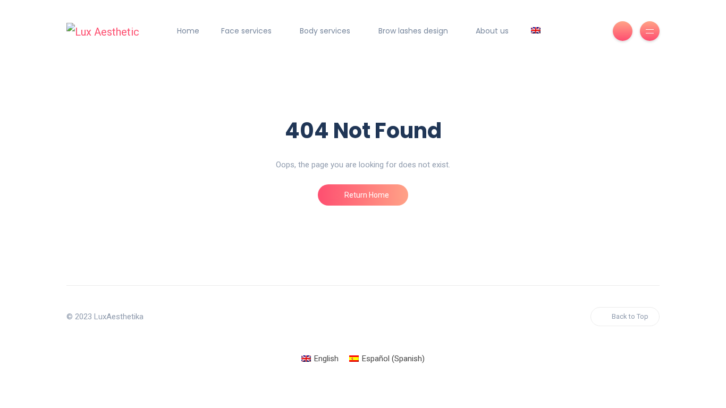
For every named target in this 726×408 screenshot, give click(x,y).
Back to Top (630, 316)
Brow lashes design (413, 31)
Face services (246, 31)
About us (492, 31)
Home (188, 31)
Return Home (366, 195)
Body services (325, 31)
